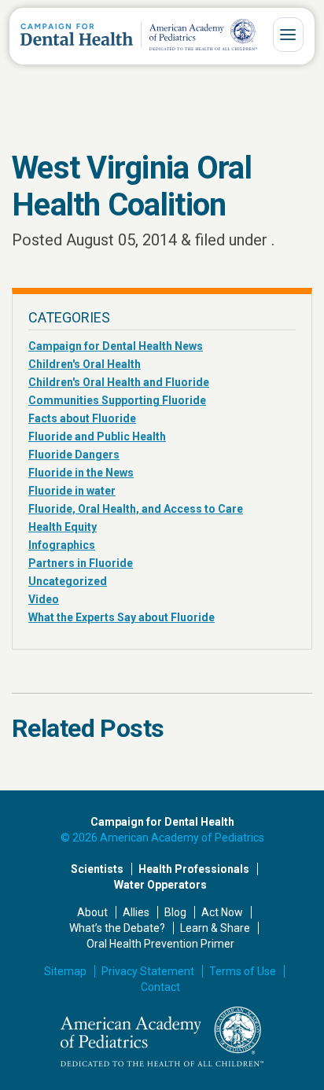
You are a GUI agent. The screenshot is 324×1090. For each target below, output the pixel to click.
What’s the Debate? (117, 928)
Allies (136, 912)
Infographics (61, 545)
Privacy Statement (147, 971)
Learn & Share (215, 928)
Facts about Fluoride (82, 418)
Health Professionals (193, 869)
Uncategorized (67, 581)
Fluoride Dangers (74, 454)
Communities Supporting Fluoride (117, 400)
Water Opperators (160, 884)
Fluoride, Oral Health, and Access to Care (135, 509)
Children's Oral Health (84, 364)
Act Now (222, 912)
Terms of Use (242, 971)
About (92, 912)
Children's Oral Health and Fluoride (118, 382)
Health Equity (62, 527)
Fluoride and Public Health (97, 436)
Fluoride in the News (81, 472)
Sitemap (65, 971)
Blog (175, 912)
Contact (160, 987)
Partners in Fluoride (80, 563)
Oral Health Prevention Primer (160, 943)
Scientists (97, 869)
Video (43, 599)
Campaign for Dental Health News (115, 346)
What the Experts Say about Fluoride (121, 617)
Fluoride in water (72, 490)
